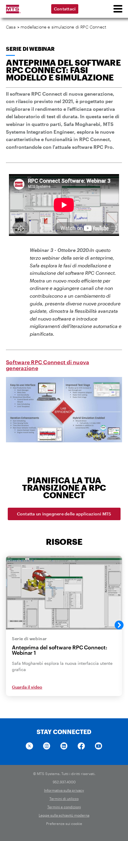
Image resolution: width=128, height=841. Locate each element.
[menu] (117, 9)
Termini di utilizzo (64, 798)
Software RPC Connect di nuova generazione (47, 365)
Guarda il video (27, 686)
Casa (10, 26)
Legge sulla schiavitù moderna (64, 815)
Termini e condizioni (64, 807)
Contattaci (65, 8)
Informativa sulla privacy (64, 790)
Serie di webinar (30, 48)
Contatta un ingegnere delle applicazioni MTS (64, 513)
